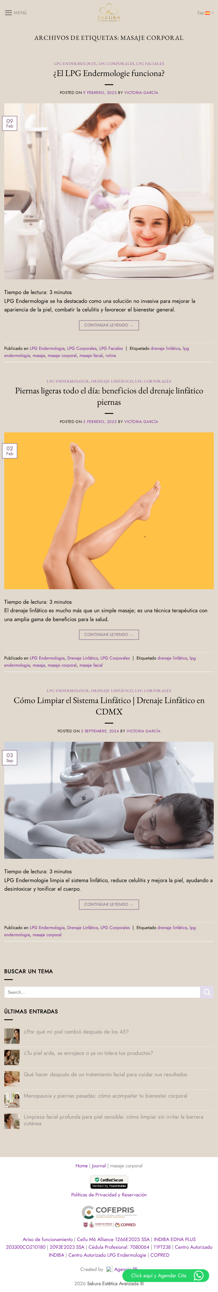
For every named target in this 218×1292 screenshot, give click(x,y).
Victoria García (141, 92)
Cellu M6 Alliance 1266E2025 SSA (114, 1239)
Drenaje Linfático (112, 381)
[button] (15, 12)
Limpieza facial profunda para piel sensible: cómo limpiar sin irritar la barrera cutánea (113, 1120)
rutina (111, 355)
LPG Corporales (116, 63)
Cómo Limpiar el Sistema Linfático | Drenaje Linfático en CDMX (109, 705)
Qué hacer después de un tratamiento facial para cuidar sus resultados (105, 1074)
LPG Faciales (150, 63)
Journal (99, 1165)
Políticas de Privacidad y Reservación (109, 1194)
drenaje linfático (165, 348)
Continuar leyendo (108, 325)
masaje (39, 355)
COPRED (159, 1255)
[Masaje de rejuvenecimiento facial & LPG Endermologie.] (109, 13)
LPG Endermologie (75, 63)
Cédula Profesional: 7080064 (120, 1247)
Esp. (201, 13)
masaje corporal (62, 355)
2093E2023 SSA (68, 1247)
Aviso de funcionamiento (48, 1239)
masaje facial (91, 355)
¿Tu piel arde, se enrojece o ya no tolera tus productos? (88, 1053)
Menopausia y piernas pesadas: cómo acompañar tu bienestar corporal (105, 1095)
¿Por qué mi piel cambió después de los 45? (76, 1031)
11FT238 (163, 1247)
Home (82, 1165)
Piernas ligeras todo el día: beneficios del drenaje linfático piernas (109, 396)
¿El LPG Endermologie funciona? (109, 73)
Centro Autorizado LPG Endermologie (108, 1255)
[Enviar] (207, 992)
